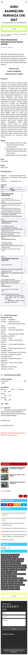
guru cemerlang (19, 561)
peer (15, 571)
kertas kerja (10, 47)
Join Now (14, 28)
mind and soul (9, 571)
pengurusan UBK (12, 576)
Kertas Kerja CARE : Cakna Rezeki (17, 475)
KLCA (17, 569)
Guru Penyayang (17, 565)
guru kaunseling (5, 563)
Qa (16, 582)
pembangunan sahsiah (7, 574)
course (14, 559)
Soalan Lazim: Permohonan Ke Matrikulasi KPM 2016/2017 (13, 514)
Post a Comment (6, 491)
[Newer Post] (21, 496)
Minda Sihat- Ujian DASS (8, 539)
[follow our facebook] (4, 504)
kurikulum (23, 569)
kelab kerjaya (4, 569)
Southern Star (17, 584)
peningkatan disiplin (6, 578)
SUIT (23, 584)
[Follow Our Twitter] (24, 504)
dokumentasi (20, 559)
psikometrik (4, 582)
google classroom (10, 561)
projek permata (22, 580)
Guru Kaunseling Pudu (15, 563)
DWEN (3, 561)
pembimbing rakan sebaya (19, 574)
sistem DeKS (9, 584)
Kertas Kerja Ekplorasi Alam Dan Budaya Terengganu (17, 468)
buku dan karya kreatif (6, 556)
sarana (3, 584)
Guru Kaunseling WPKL (7, 565)
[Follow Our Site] (17, 504)
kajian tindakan (14, 567)
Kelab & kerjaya (22, 567)
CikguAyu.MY (14, 652)
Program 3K (4, 580)
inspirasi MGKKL (5, 567)
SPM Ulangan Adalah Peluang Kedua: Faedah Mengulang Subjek (13, 524)
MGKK (3, 571)
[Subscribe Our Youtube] (10, 504)
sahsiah (20, 582)
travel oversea (5, 586)
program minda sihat (13, 580)
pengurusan (4, 576)
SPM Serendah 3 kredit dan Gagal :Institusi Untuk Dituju (14, 519)
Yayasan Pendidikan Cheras (8, 589)
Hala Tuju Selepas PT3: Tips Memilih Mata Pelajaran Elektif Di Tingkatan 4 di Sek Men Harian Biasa (14, 535)
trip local (11, 586)
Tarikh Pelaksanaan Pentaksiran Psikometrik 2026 (14, 528)
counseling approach (6, 559)
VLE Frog (17, 586)
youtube (17, 589)
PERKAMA (14, 578)
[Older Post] (25, 496)
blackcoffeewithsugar (14, 554)
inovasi (24, 565)
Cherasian (15, 556)
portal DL (21, 578)
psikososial (11, 582)
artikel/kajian (4, 554)
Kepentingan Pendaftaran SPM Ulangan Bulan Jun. (14, 531)
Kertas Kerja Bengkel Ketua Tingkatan (17, 483)
